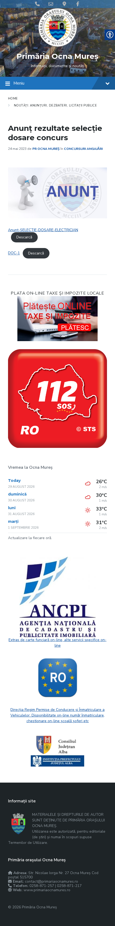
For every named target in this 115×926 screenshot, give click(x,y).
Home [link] (13, 98)
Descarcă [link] (24, 237)
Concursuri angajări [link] (83, 149)
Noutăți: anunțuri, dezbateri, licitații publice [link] (55, 105)
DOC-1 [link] (14, 253)
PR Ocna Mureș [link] (46, 149)
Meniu (18, 83)
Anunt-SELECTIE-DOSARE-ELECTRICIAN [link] (43, 230)
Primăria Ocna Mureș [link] (57, 56)
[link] (57, 45)
